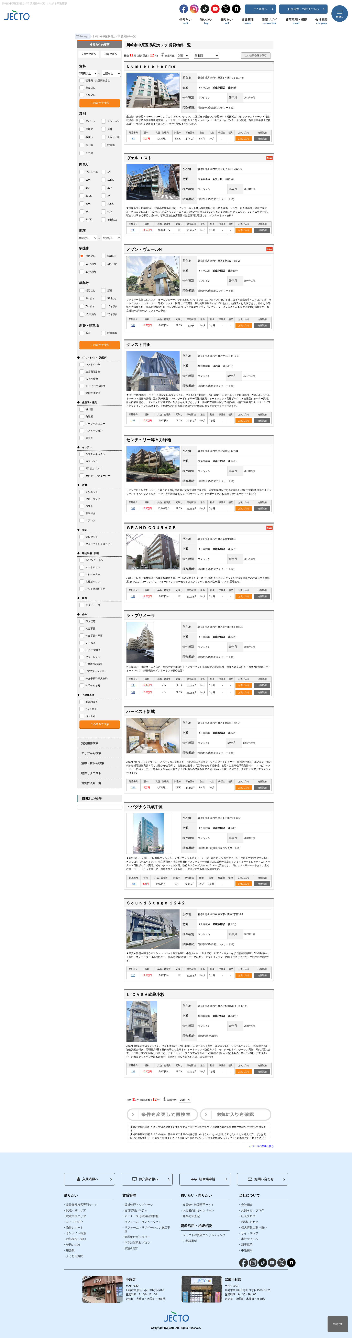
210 (133, 975)
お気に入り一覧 (91, 783)
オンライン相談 (76, 1233)
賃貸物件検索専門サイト (81, 1204)
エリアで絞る (88, 54)
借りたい (185, 21)
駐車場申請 (207, 1179)
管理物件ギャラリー (137, 1237)
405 (133, 138)
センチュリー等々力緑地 (148, 440)
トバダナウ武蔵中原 (144, 806)
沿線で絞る (111, 54)
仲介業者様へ (148, 1179)
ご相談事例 (190, 1240)
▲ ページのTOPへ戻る (261, 1146)
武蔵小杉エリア (76, 1210)
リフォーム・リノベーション (143, 1221)
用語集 (70, 1250)
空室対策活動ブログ (137, 1242)
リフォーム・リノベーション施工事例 (147, 1229)
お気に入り (243, 138)
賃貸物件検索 (89, 743)
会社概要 (321, 21)
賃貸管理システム (135, 1210)
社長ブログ (248, 1216)
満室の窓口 (131, 1248)
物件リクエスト (91, 773)
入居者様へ (90, 1179)
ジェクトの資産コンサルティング (204, 1235)
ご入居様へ (260, 9)
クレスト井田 (138, 344)
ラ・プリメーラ (140, 615)
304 (133, 325)
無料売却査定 (191, 1216)
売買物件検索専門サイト (198, 1204)
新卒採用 (247, 1244)
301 (133, 692)
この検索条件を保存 (256, 55)
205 (133, 230)
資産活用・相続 (296, 21)
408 (133, 883)
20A (133, 787)
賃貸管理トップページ (138, 1204)
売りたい (227, 21)
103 (133, 420)
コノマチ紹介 (74, 1221)
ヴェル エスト (139, 158)
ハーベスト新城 (140, 711)
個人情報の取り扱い (254, 1227)
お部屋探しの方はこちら (303, 9)
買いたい (206, 21)
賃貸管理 (247, 21)
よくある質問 (74, 1256)
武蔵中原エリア (76, 1216)
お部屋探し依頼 (76, 1239)
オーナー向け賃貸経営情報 (141, 1216)
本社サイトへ (249, 1239)
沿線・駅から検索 (92, 763)
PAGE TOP (337, 1324)
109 (133, 685)
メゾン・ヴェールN (144, 249)
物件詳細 (262, 138)
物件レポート (74, 1227)
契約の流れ (73, 1244)
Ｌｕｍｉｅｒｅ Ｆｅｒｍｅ (151, 66)
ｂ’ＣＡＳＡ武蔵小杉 (145, 994)
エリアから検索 (91, 753)
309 (133, 508)
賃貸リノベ (269, 21)
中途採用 (247, 1250)
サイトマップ (249, 1233)
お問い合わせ (264, 1179)
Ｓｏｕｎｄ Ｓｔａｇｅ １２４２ (155, 903)
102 (133, 596)
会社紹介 (247, 1204)
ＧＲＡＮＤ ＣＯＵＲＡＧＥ (151, 527)
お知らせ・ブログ (252, 1210)
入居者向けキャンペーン (198, 1210)
